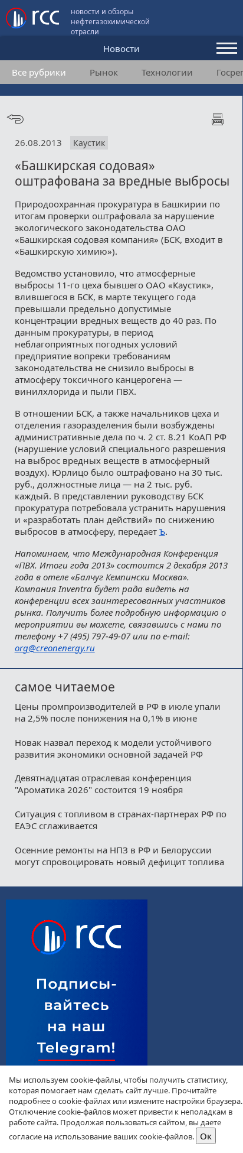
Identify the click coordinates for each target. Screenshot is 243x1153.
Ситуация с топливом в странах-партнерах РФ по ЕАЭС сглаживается (120, 820)
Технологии (167, 72)
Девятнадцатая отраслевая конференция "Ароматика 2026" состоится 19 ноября (103, 783)
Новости (121, 48)
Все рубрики (39, 72)
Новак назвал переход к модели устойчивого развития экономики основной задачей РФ (113, 748)
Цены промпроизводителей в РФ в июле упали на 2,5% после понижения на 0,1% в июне (118, 712)
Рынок (104, 72)
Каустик (89, 142)
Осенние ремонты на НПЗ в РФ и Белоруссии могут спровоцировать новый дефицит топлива (119, 856)
